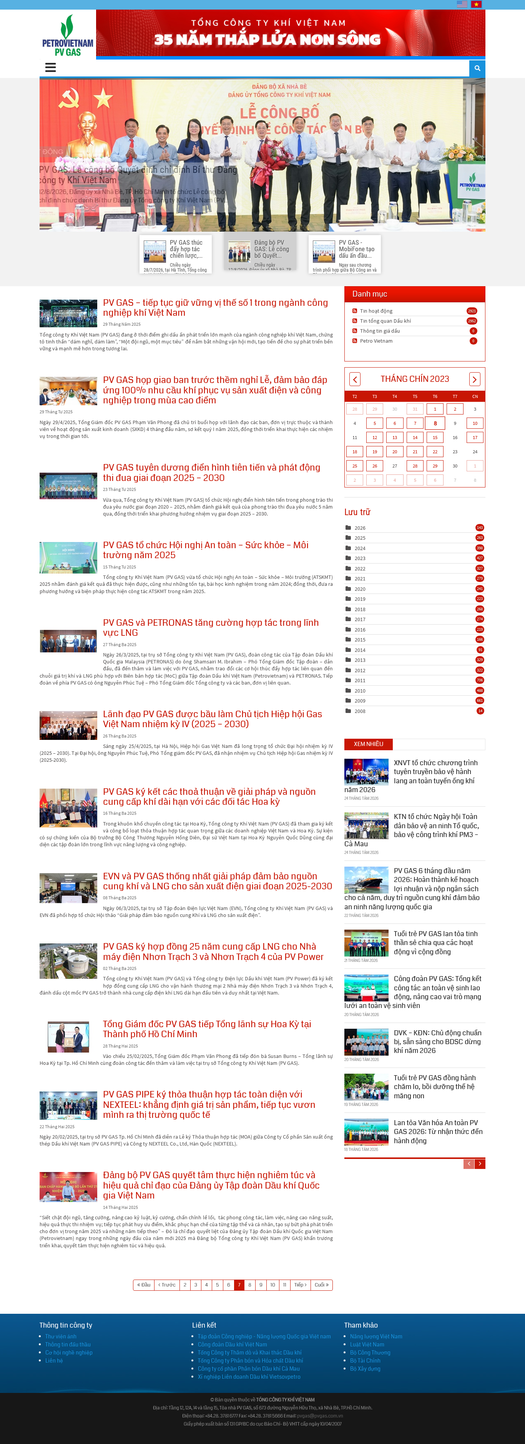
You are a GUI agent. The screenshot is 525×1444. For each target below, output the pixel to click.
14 (415, 437)
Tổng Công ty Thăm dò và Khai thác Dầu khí (250, 1352)
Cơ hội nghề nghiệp (69, 1352)
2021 (360, 578)
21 (415, 451)
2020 (360, 588)
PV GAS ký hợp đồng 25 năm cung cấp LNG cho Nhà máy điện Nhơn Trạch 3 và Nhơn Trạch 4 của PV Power (68, 961)
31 (415, 409)
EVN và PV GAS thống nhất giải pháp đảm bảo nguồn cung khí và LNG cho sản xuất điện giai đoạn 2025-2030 (68, 888)
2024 (360, 548)
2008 (360, 711)
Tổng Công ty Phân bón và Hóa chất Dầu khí (250, 1360)
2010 (360, 690)
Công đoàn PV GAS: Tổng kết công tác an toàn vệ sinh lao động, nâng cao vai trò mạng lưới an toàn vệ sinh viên (413, 992)
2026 (360, 527)
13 (394, 437)
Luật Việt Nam (367, 1344)
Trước (169, 1285)
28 (354, 409)
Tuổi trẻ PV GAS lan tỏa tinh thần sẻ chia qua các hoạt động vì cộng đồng (436, 943)
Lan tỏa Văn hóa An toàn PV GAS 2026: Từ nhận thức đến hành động (438, 1132)
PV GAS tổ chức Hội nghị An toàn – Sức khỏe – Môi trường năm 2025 (68, 558)
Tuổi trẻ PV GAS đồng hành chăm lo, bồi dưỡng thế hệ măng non (435, 1087)
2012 (360, 670)
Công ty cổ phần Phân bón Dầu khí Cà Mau (249, 1369)
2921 (472, 310)
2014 (360, 650)
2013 (360, 660)
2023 (360, 558)
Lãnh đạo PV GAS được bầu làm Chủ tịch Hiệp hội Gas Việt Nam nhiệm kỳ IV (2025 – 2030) (68, 725)
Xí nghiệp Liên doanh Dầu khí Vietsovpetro (249, 1377)
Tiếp (298, 1285)
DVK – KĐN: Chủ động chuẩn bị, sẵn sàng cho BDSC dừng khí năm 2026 (438, 1042)
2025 (360, 537)
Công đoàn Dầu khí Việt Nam (232, 1344)
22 (435, 451)
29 (374, 409)
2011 (360, 680)
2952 (472, 320)
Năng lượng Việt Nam (376, 1336)
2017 (360, 619)
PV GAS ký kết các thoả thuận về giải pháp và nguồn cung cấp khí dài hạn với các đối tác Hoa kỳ (68, 808)
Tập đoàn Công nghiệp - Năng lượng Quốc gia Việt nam (264, 1336)
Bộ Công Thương (370, 1352)
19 (374, 451)
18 (354, 451)
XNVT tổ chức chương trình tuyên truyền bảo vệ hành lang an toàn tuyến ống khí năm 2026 (411, 776)
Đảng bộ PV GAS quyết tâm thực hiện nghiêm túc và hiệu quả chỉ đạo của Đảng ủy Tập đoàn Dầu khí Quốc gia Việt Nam (68, 1187)
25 (354, 466)
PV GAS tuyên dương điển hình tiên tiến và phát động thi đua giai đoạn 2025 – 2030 (68, 485)
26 (374, 466)
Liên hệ (54, 1360)
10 (273, 1285)
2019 (360, 598)
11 (284, 1285)
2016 (360, 629)
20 (394, 451)
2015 (360, 639)
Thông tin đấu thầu (68, 1344)
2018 (360, 609)
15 (435, 437)
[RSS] (355, 310)
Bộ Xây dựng (365, 1369)
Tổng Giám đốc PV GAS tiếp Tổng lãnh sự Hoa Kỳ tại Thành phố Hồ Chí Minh (68, 1037)
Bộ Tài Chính (365, 1360)
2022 (360, 568)
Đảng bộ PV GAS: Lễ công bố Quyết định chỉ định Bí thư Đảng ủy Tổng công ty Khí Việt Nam (262, 155)
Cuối (319, 1285)
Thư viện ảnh (60, 1336)
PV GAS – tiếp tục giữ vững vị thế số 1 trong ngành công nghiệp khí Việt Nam (68, 313)
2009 (360, 700)
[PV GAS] (68, 35)
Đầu (145, 1285)
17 (475, 437)
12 (374, 437)
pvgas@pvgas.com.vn (320, 1416)
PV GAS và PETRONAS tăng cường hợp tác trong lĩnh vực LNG (68, 641)
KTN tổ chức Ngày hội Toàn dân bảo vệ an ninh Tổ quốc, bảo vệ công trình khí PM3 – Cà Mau (411, 830)
